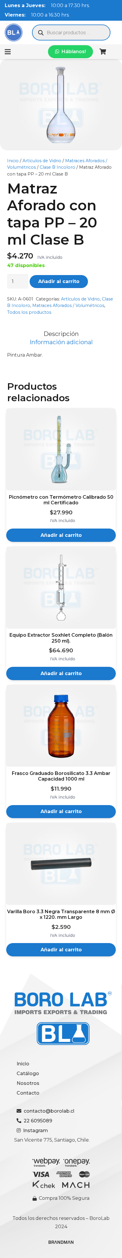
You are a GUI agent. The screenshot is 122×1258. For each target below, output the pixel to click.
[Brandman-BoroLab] (61, 1244)
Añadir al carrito (58, 281)
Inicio (13, 160)
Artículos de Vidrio (42, 160)
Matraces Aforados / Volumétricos (68, 305)
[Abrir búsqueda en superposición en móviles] (71, 32)
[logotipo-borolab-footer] (60, 1019)
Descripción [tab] (61, 333)
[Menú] (8, 51)
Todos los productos (29, 312)
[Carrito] (102, 51)
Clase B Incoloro (57, 167)
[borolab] (14, 32)
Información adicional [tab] (61, 342)
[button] (61, 535)
